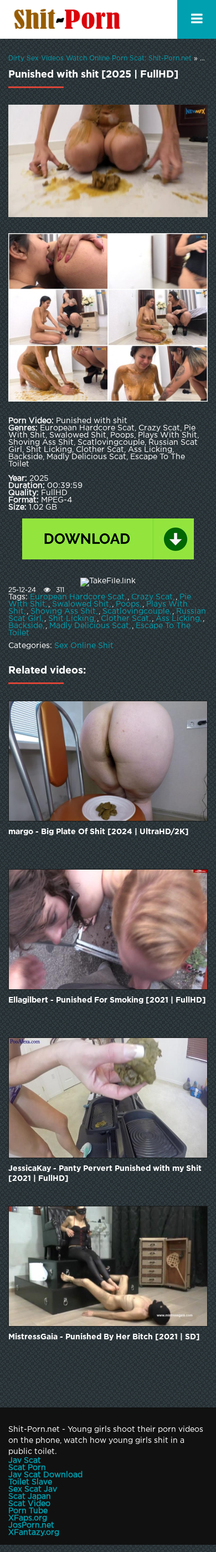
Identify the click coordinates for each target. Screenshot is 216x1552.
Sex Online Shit (84, 646)
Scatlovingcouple (135, 611)
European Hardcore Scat (77, 597)
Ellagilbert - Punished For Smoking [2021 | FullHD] (107, 1000)
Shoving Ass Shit (63, 611)
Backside (25, 626)
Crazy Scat (152, 597)
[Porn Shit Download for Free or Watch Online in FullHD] (69, 19)
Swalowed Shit (80, 604)
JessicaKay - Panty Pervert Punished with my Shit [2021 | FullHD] (105, 1173)
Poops (128, 604)
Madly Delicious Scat (89, 626)
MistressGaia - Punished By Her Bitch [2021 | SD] (104, 1337)
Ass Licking (178, 618)
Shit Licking (71, 618)
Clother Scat (125, 618)
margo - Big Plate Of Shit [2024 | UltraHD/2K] (98, 832)
